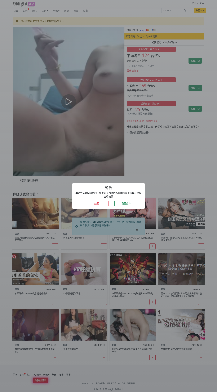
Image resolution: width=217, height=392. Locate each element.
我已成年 (126, 203)
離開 (96, 203)
